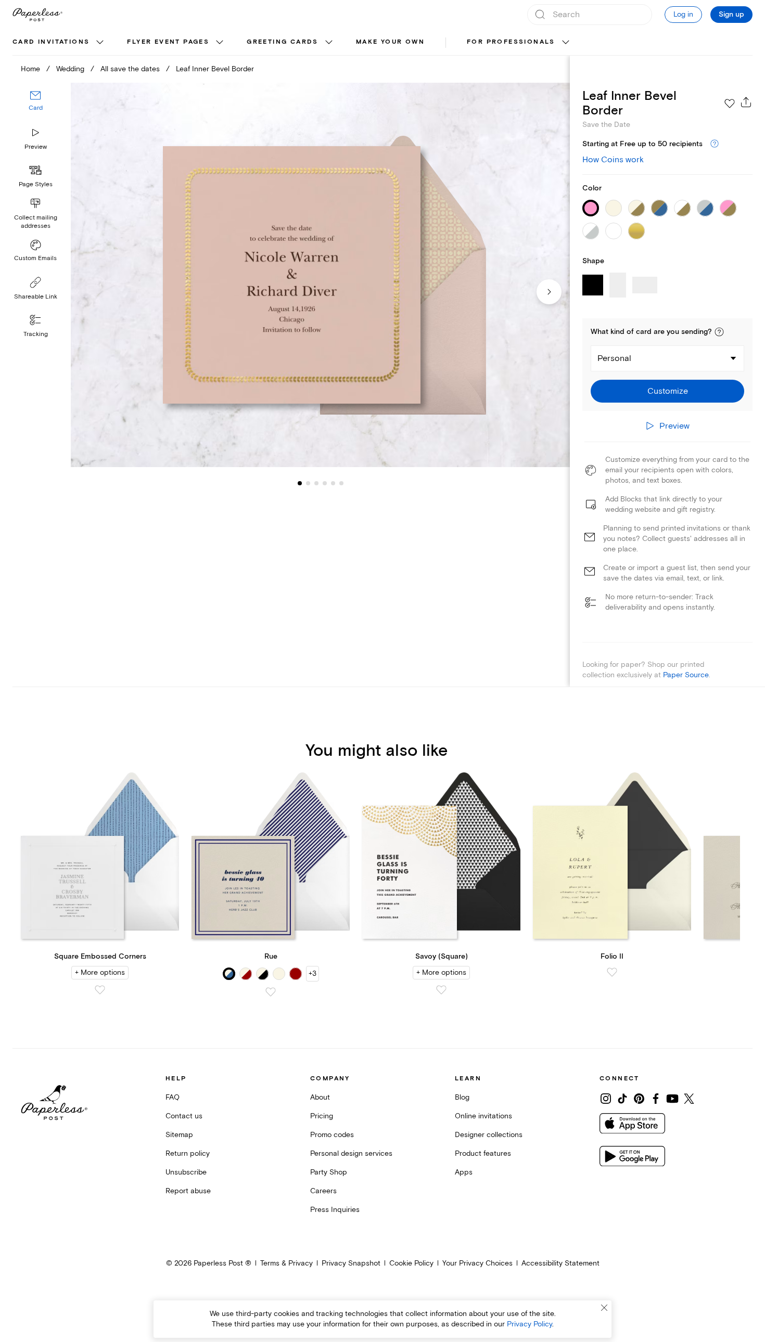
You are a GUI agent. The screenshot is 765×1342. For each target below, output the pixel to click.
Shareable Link (35, 297)
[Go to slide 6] (333, 483)
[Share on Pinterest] (639, 1098)
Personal (614, 358)
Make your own (390, 42)
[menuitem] (59, 42)
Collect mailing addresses (35, 222)
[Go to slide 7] (341, 483)
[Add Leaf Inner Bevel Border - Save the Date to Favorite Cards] (729, 103)
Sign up (731, 14)
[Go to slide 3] (308, 483)
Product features (483, 1153)
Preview (35, 147)
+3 (312, 973)
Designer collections (488, 1134)
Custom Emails (35, 258)
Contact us (183, 1116)
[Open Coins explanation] (714, 144)
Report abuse (188, 1190)
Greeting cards (282, 42)
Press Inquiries (335, 1209)
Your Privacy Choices (477, 1263)
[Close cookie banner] (604, 1307)
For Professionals (511, 42)
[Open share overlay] (746, 102)
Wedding (70, 68)
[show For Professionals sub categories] (565, 42)
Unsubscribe (186, 1172)
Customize (667, 391)
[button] (719, 332)
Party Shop (328, 1172)
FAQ (172, 1097)
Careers (323, 1190)
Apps (464, 1172)
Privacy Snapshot (351, 1263)
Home (30, 68)
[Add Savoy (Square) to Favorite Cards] (441, 990)
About (320, 1097)
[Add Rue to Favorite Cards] (270, 992)
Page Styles (36, 184)
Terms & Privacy (286, 1263)
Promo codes (332, 1134)
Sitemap (179, 1134)
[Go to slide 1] (300, 483)
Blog (462, 1097)
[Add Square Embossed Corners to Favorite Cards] (100, 990)
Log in (683, 14)
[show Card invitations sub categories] (100, 42)
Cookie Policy (411, 1263)
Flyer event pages (168, 42)
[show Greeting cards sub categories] (329, 42)
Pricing (321, 1116)
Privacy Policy (529, 1324)
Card (36, 108)
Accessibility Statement (560, 1263)
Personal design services (351, 1153)
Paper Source (686, 674)
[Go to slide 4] (316, 483)
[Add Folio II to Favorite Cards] (612, 972)
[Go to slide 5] (325, 483)
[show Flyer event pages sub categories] (219, 42)
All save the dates (130, 68)
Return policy (187, 1153)
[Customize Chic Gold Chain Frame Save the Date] (320, 275)
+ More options (100, 972)
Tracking (35, 334)
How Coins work (613, 159)
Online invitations (483, 1116)
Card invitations (51, 42)
